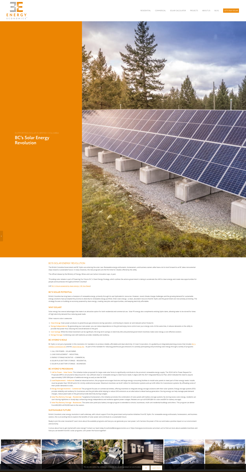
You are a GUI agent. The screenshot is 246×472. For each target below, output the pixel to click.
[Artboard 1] (16, 10)
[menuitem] (145, 10)
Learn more (156, 468)
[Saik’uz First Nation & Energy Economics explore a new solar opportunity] (244, 236)
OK (146, 468)
